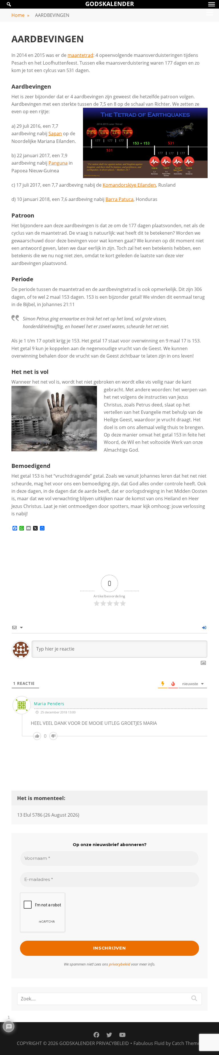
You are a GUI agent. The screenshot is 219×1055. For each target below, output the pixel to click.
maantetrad (80, 55)
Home (20, 15)
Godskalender (77, 1043)
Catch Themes (187, 1043)
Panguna (58, 163)
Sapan (55, 133)
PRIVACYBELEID (112, 1043)
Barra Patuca (119, 199)
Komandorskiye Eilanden (129, 185)
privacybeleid (119, 964)
